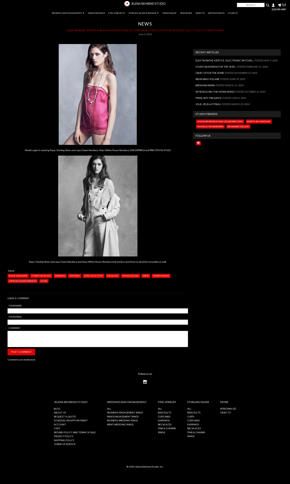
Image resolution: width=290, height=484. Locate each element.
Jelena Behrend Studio (148, 3)
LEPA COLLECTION (93, 275)
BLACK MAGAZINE (18, 275)
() (283, 5)
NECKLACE (112, 275)
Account (60, 424)
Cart (57, 428)
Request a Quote (65, 416)
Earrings (164, 420)
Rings (161, 432)
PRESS (146, 275)
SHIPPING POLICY (64, 440)
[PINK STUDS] (98, 94)
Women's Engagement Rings (125, 412)
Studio (232, 13)
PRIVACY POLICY (63, 436)
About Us (60, 412)
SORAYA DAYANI (161, 275)
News (145, 24)
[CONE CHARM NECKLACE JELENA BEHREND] (98, 206)
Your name (15, 306)
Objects (200, 13)
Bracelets (164, 412)
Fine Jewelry (115, 13)
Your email (15, 317)
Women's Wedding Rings (122, 420)
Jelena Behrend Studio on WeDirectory (220, 121)
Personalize (170, 13)
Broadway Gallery (238, 126)
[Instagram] (198, 143)
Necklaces (165, 424)
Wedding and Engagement (67, 13)
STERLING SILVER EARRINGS (22, 281)
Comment (14, 328)
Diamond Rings (96, 13)
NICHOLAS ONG (131, 275)
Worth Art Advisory (258, 121)
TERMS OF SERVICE (65, 444)
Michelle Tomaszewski (210, 126)
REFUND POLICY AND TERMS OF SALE (75, 432)
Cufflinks (164, 416)
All (109, 408)
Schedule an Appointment (71, 420)
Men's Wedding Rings (120, 424)
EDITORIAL (74, 275)
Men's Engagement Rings (123, 416)
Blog (57, 408)
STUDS (44, 281)
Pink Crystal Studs (160, 150)
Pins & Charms (167, 428)
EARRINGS (60, 275)
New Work (186, 13)
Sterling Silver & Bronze (143, 13)
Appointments (216, 13)
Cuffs (190, 416)
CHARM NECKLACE (41, 275)
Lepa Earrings (137, 150)
